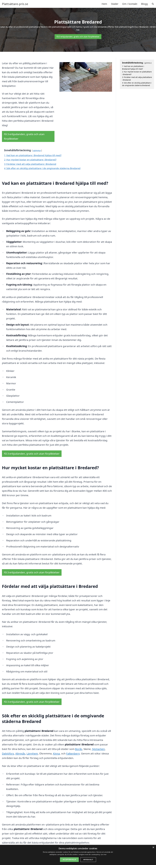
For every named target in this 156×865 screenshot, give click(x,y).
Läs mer (104, 854)
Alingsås (20, 753)
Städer (114, 3)
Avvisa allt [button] (88, 860)
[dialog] (78, 855)
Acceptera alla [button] (69, 860)
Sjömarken (98, 749)
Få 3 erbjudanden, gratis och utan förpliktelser (78, 36)
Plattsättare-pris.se (15, 4)
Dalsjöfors (8, 753)
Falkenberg (73, 753)
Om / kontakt (129, 3)
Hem (104, 3)
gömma (37, 150)
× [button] (153, 847)
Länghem (32, 753)
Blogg (144, 3)
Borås (78, 749)
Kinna (56, 753)
